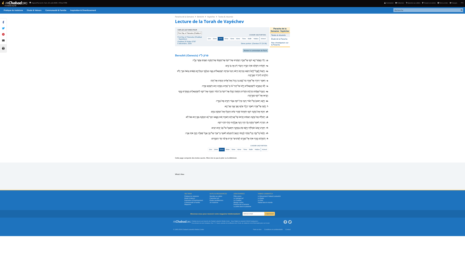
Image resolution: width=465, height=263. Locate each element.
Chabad (213, 221)
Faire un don (443, 3)
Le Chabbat (237, 200)
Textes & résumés (225, 16)
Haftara (256, 39)
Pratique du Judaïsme (13, 10)
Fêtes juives (237, 196)
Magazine (187, 204)
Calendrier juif (214, 198)
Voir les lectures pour (187, 30)
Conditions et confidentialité (273, 229)
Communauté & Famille (55, 10)
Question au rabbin (413, 3)
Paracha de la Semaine (184, 16)
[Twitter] (290, 222)
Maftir (250, 39)
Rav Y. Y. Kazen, (216, 223)
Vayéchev (211, 16)
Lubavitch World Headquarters (249, 221)
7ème (244, 39)
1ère (209, 39)
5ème (232, 39)
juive (261, 223)
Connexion (390, 3)
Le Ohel (260, 200)
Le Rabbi (261, 198)
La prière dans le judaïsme (242, 206)
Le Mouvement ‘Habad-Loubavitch (269, 196)
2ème (215, 39)
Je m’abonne (214, 202)
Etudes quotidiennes (216, 200)
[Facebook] (285, 222)
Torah (239, 223)
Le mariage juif (238, 198)
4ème (226, 39)
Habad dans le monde (265, 202)
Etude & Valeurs (34, 10)
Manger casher (239, 202)
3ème (220, 39)
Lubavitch (218, 221)
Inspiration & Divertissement (83, 10)
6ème (238, 39)
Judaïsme (246, 223)
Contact (288, 229)
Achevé (263, 39)
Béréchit (200, 16)
